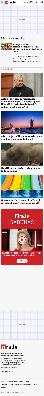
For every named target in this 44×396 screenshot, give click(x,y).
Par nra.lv (4, 381)
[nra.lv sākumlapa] (10, 2)
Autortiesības (18, 384)
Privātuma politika (24, 381)
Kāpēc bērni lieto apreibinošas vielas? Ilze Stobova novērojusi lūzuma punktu (21, 254)
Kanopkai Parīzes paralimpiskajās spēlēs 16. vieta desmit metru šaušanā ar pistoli (27, 48)
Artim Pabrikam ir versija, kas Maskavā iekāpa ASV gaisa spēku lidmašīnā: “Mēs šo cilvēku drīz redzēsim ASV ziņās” (20, 102)
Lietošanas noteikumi (7, 384)
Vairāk (23, 261)
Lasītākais (7, 69)
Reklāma (10, 381)
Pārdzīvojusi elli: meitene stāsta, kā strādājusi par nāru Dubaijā (21, 137)
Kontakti (3, 387)
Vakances (36, 384)
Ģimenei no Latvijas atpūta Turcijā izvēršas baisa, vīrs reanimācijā (20, 201)
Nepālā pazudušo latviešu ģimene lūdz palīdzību (20, 169)
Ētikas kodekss (27, 384)
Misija (15, 381)
